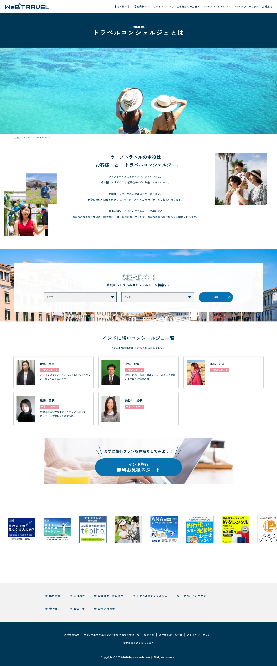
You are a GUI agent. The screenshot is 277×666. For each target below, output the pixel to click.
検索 (216, 297)
